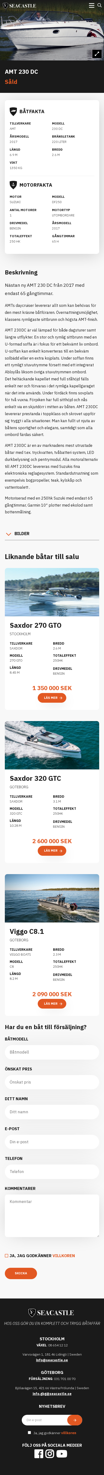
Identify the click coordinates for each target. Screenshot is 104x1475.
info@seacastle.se (52, 1360)
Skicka (21, 1273)
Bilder (22, 533)
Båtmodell (16, 1039)
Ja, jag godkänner (42, 1255)
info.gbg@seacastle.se (52, 1394)
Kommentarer (20, 1188)
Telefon (13, 1158)
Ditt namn (16, 1098)
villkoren (63, 1255)
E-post (12, 1128)
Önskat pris (18, 1069)
